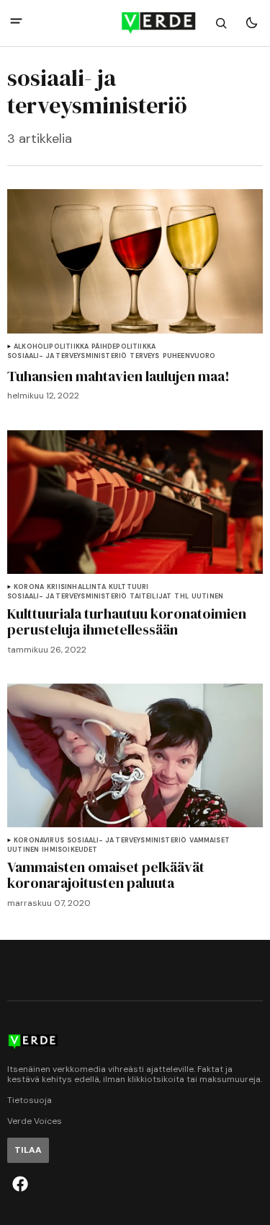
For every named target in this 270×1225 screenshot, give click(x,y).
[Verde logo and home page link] (135, 23)
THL (181, 596)
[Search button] (221, 23)
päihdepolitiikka (123, 347)
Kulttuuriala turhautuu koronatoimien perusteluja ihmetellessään (126, 621)
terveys (144, 356)
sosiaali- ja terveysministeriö (67, 356)
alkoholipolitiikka (51, 347)
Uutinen (207, 596)
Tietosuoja (29, 1100)
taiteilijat (150, 596)
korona (29, 587)
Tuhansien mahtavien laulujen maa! (118, 376)
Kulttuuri (129, 587)
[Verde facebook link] (20, 1183)
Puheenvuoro (189, 356)
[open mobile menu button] (16, 22)
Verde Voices (34, 1121)
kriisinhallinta (76, 587)
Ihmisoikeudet (69, 850)
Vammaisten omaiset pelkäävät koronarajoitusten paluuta (105, 875)
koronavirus (39, 840)
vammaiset (209, 840)
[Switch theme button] (251, 23)
